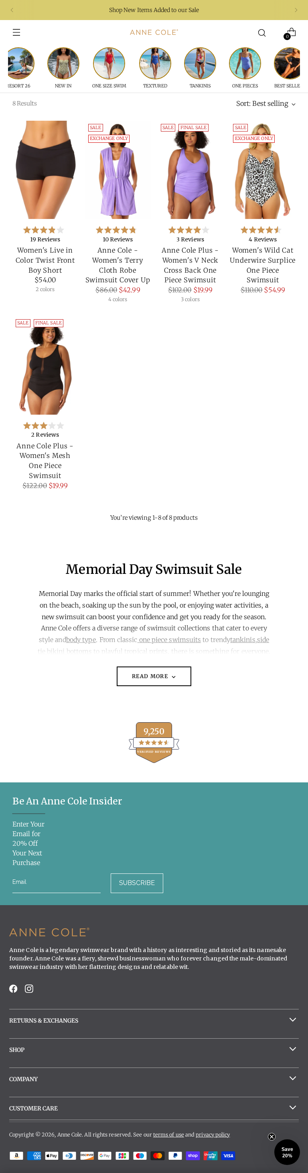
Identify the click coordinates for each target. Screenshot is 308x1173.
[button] (287, 1152)
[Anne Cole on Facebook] (14, 991)
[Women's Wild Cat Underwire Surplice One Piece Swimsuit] (263, 170)
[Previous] (12, 10)
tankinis (242, 640)
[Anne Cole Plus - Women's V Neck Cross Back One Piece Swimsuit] (190, 170)
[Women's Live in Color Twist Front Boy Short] (45, 170)
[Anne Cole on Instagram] (29, 991)
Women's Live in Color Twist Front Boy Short (45, 260)
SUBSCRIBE (137, 883)
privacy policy (213, 1134)
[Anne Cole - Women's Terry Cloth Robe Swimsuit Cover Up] (118, 170)
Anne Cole (69, 1134)
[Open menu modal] (16, 32)
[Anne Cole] (154, 31)
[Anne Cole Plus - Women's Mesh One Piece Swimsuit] (45, 365)
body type (81, 640)
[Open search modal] (262, 32)
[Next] (296, 10)
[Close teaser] (272, 1137)
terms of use (168, 1134)
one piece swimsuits (169, 640)
